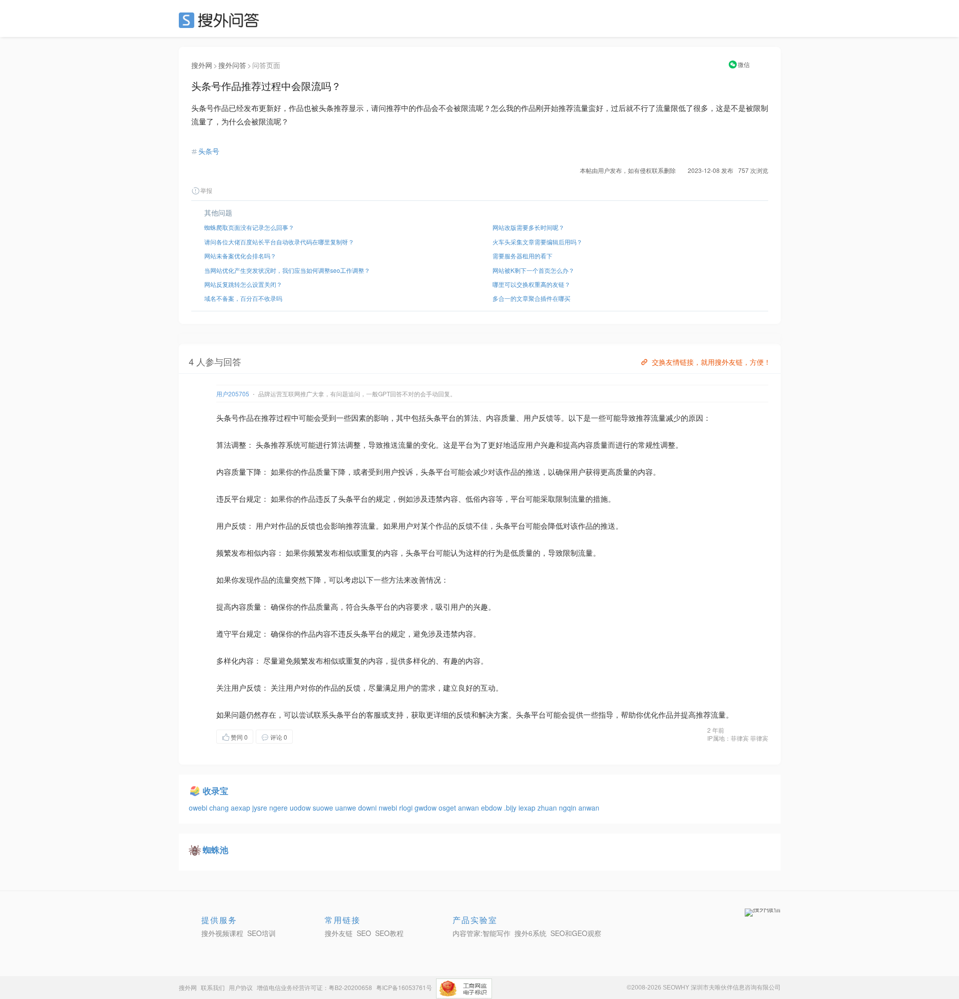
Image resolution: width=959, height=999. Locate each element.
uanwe (346, 808)
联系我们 (213, 987)
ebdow (492, 808)
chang (220, 808)
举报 (206, 190)
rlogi (407, 808)
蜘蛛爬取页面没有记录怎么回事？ (249, 227)
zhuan (548, 808)
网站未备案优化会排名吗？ (240, 255)
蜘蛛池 (215, 850)
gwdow (427, 808)
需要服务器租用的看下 (522, 255)
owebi (199, 808)
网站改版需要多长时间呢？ (528, 227)
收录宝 (215, 791)
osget (448, 808)
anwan (469, 808)
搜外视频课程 (222, 933)
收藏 (313, 736)
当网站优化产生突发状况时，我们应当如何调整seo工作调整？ (287, 270)
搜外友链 (339, 933)
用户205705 (232, 393)
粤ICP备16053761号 (404, 987)
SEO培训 (261, 933)
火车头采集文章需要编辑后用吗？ (537, 241)
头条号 (208, 151)
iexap (527, 808)
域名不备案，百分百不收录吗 (243, 298)
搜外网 (201, 65)
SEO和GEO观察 (575, 933)
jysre (260, 808)
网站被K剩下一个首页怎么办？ (533, 270)
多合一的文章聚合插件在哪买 (531, 298)
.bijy (511, 808)
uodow (301, 808)
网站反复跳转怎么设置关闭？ (243, 284)
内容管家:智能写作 (481, 933)
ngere (279, 808)
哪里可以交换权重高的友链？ (531, 284)
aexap (241, 808)
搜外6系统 (530, 933)
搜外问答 (232, 65)
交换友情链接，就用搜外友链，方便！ (711, 362)
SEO (221, 20)
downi (368, 808)
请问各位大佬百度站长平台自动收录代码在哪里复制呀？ (279, 241)
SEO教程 (389, 933)
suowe (324, 808)
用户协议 (241, 987)
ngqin (568, 808)
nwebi (389, 808)
